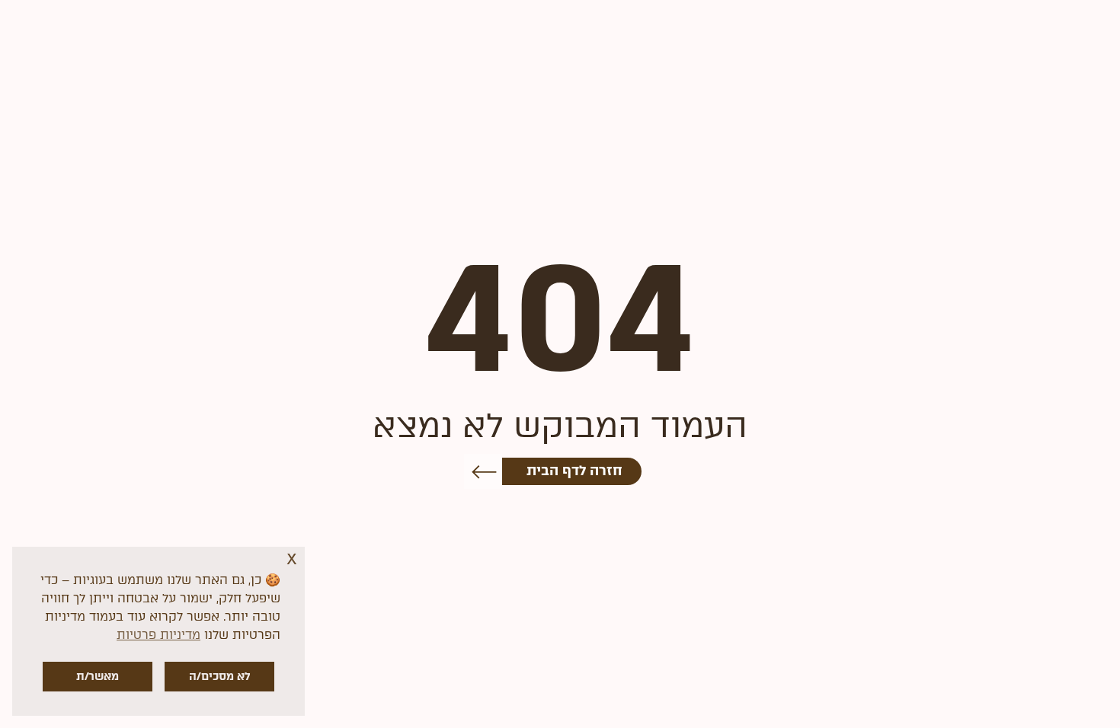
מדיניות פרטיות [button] (158, 634)
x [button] (291, 558)
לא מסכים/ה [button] (220, 676)
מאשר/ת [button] (97, 676)
